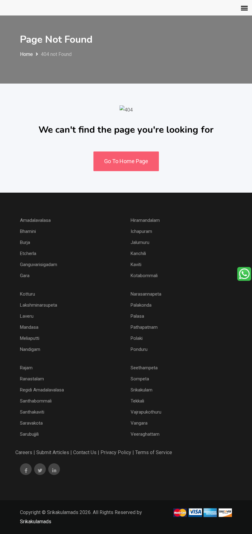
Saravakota (31, 423)
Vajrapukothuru (146, 412)
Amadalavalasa (35, 220)
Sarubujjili (29, 434)
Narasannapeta (146, 294)
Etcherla (28, 253)
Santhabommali (36, 401)
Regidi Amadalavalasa (42, 390)
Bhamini (28, 231)
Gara (25, 275)
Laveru (26, 316)
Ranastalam (32, 379)
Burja (25, 242)
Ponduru (139, 349)
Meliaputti (29, 338)
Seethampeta (144, 368)
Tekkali (137, 401)
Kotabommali (144, 275)
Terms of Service (153, 452)
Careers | (25, 452)
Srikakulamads (35, 521)
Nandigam (30, 349)
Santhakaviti (32, 412)
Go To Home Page (126, 161)
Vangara (139, 423)
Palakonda (141, 305)
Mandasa (29, 327)
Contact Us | (86, 452)
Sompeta (140, 379)
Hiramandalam (145, 220)
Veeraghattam (145, 434)
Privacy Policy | (117, 452)
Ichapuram (141, 231)
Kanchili (138, 253)
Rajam (26, 368)
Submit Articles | (54, 452)
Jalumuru (140, 242)
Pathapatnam (144, 327)
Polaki (137, 338)
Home (26, 54)
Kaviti (136, 264)
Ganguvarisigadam (38, 264)
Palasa (137, 316)
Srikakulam (141, 390)
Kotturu (27, 294)
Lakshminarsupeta (38, 305)
